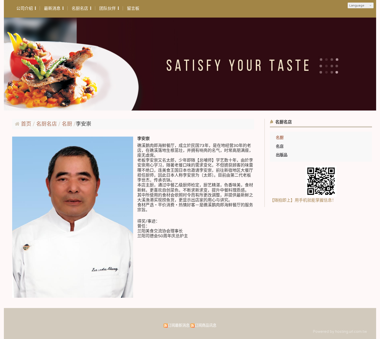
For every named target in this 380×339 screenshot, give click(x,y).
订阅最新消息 (178, 325)
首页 (26, 124)
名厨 (280, 137)
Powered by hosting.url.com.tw (340, 331)
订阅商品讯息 (205, 325)
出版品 (281, 155)
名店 (280, 146)
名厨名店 (47, 124)
